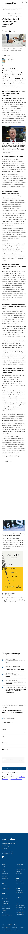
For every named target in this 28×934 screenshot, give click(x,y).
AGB (9, 924)
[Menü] (3, 4)
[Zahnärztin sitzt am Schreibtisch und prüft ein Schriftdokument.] (24, 45)
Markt (17, 878)
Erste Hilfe (4, 886)
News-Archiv (5, 878)
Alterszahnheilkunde (20, 864)
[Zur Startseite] (11, 3)
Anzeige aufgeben (20, 914)
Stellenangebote (20, 905)
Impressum (14, 927)
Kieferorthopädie (6, 908)
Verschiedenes (19, 912)
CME (3, 883)
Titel (3, 736)
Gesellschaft (5, 873)
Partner (3, 924)
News (3, 864)
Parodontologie (5, 901)
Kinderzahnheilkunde (7, 915)
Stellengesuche (19, 907)
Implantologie (5, 903)
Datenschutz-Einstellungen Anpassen (10, 930)
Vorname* (4, 742)
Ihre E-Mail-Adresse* (7, 723)
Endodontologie (5, 905)
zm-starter (18, 897)
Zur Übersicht (8, 461)
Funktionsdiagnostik (20, 869)
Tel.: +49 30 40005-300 (7, 852)
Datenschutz (5, 927)
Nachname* (5, 749)
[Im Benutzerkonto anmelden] (22, 2)
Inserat (17, 903)
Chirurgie (4, 912)
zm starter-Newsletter (16, 779)
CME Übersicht (5, 888)
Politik (3, 869)
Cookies (16, 924)
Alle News (4, 866)
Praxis (3, 871)
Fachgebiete (5, 898)
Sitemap (21, 927)
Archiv (3, 893)
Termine (18, 888)
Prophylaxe (18, 866)
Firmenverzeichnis (20, 883)
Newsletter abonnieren (13, 768)
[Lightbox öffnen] (24, 140)
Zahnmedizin (5, 876)
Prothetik (4, 910)
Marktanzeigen (19, 880)
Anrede (4, 729)
